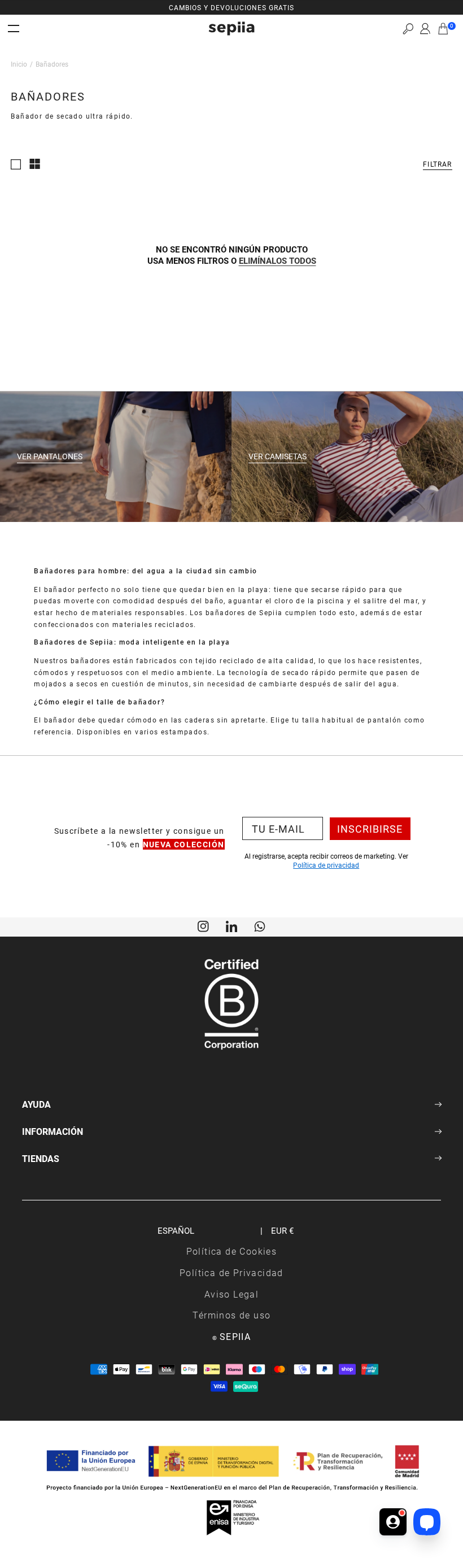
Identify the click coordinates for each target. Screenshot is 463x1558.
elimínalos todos (277, 260)
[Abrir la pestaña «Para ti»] (393, 1521)
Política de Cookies (231, 1251)
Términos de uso (232, 1315)
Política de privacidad (326, 864)
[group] (231, 7)
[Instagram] (203, 925)
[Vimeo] (231, 925)
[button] (408, 28)
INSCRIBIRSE (370, 828)
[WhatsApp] (259, 925)
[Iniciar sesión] (425, 28)
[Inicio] (231, 29)
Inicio (19, 63)
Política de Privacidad (231, 1272)
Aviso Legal (231, 1294)
